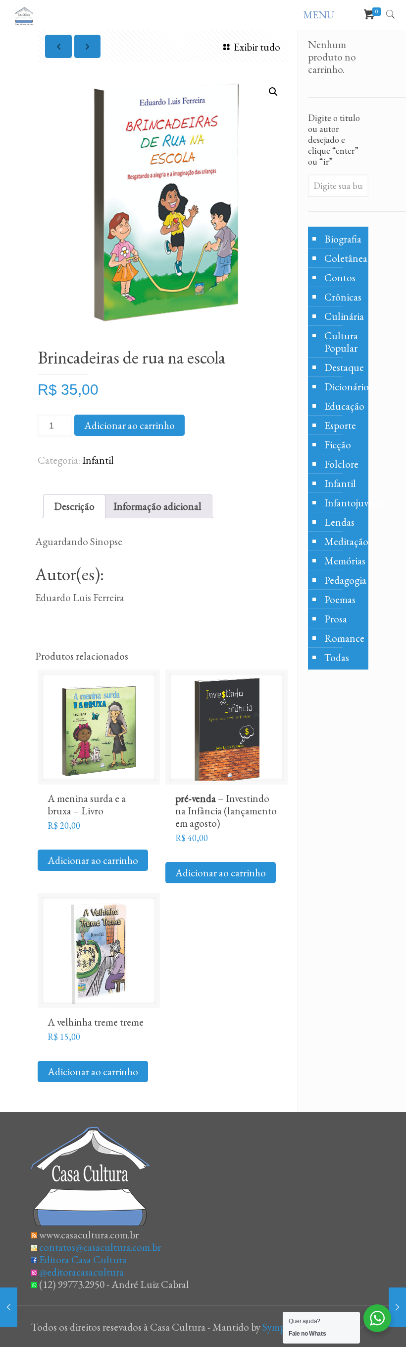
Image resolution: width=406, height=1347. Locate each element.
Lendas (339, 522)
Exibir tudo (257, 47)
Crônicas (342, 297)
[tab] (74, 506)
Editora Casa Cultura (83, 1259)
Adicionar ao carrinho (129, 425)
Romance (343, 638)
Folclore (341, 464)
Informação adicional (157, 506)
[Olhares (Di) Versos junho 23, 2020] (397, 1307)
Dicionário (343, 386)
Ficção (337, 444)
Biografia (342, 238)
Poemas (339, 599)
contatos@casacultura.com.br (100, 1247)
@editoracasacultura (81, 1272)
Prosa (335, 618)
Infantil (98, 460)
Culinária (343, 316)
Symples (279, 1327)
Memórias (343, 560)
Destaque (343, 367)
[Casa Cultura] (24, 15)
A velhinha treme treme (96, 1022)
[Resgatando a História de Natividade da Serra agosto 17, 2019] (8, 1307)
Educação (343, 406)
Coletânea (343, 258)
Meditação (343, 541)
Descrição (74, 506)
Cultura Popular (341, 342)
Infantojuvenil (343, 502)
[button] (273, 92)
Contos (339, 277)
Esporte (340, 425)
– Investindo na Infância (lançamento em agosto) (226, 811)
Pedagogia (343, 580)
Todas (336, 657)
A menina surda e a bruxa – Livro (87, 804)
